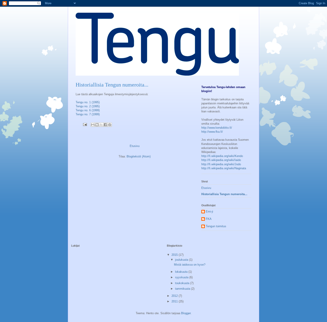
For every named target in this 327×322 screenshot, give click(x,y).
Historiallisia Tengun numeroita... (224, 194)
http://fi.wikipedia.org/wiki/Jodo (221, 164)
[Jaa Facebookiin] (105, 124)
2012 (175, 295)
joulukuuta (182, 259)
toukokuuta (182, 283)
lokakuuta (181, 271)
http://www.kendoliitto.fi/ (216, 127)
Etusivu (134, 146)
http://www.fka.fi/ (212, 131)
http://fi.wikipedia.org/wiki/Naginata (223, 168)
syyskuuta (182, 277)
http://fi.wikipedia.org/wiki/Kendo (222, 156)
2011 (175, 301)
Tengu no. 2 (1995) (88, 106)
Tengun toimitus (216, 226)
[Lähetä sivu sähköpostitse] (84, 124)
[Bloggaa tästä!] (97, 124)
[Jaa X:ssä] (101, 124)
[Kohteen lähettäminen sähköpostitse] (93, 124)
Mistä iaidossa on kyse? (189, 264)
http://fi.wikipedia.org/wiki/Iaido (221, 160)
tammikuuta (183, 288)
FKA (209, 219)
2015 (175, 254)
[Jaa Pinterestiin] (109, 124)
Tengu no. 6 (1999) (88, 110)
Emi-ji (209, 211)
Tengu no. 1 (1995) (88, 102)
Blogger (186, 313)
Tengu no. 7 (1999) (88, 114)
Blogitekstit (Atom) (139, 156)
